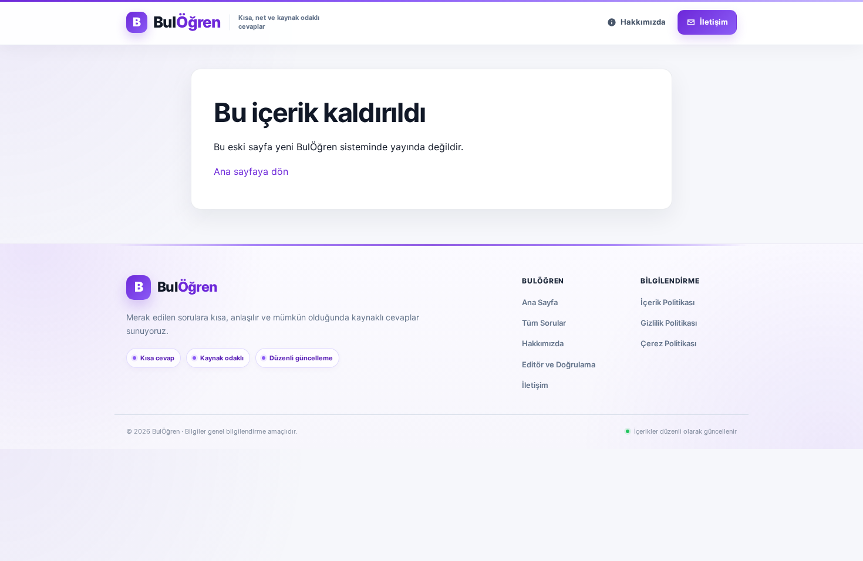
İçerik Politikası (667, 302)
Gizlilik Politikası (668, 322)
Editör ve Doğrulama (558, 364)
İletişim (535, 385)
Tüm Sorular (544, 322)
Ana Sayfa (540, 302)
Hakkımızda (543, 343)
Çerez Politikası (668, 343)
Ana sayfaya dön (251, 171)
